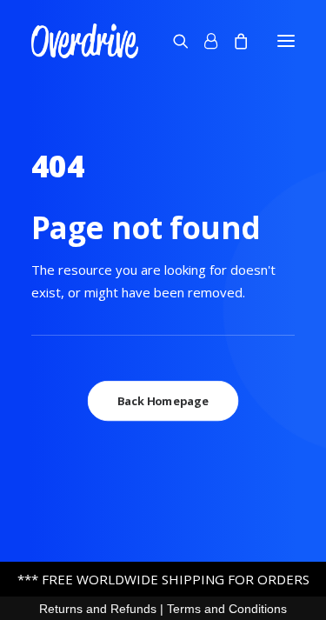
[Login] (203, 41)
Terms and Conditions (227, 609)
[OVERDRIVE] (84, 40)
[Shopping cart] (233, 41)
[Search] (173, 41)
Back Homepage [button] (163, 401)
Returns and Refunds (97, 609)
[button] (286, 41)
